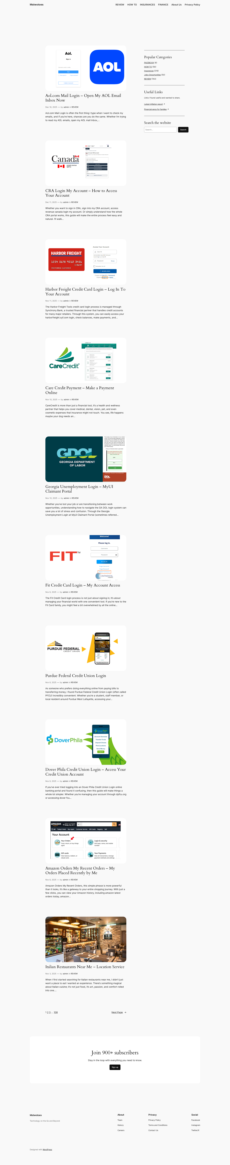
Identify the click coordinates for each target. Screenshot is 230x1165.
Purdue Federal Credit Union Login (75, 676)
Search (183, 129)
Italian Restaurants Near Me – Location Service (84, 967)
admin (66, 107)
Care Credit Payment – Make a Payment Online (79, 390)
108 (56, 1012)
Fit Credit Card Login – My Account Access (82, 585)
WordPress (47, 1149)
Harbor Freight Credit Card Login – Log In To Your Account (85, 292)
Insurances (149, 71)
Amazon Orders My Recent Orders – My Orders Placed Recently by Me (80, 870)
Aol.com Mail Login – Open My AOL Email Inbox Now (83, 98)
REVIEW (75, 107)
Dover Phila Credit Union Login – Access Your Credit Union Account (85, 772)
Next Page (119, 1012)
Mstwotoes (36, 4)
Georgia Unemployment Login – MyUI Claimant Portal (79, 489)
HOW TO (148, 67)
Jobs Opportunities (152, 75)
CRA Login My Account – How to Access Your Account (81, 193)
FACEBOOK (149, 63)
